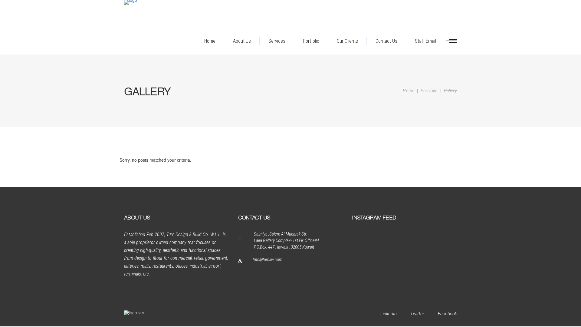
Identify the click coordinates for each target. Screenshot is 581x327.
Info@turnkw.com (267, 259)
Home (408, 91)
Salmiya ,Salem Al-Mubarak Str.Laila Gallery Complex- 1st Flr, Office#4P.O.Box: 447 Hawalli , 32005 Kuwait (286, 240)
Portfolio (429, 91)
